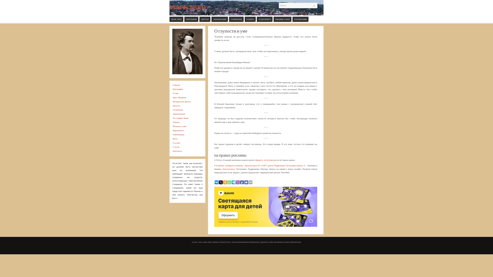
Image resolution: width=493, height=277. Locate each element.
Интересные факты (182, 102)
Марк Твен (187, 7)
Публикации (178, 135)
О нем (175, 93)
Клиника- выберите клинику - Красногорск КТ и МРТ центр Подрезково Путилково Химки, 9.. (261, 166)
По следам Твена (180, 118)
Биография (178, 89)
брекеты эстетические (265, 160)
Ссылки (176, 143)
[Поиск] (314, 5)
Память (176, 122)
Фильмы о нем (179, 126)
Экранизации (179, 114)
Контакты (177, 151)
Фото (175, 139)
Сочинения (178, 110)
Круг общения (179, 98)
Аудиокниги (178, 131)
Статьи (176, 147)
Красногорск (229, 169)
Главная (176, 85)
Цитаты (176, 106)
